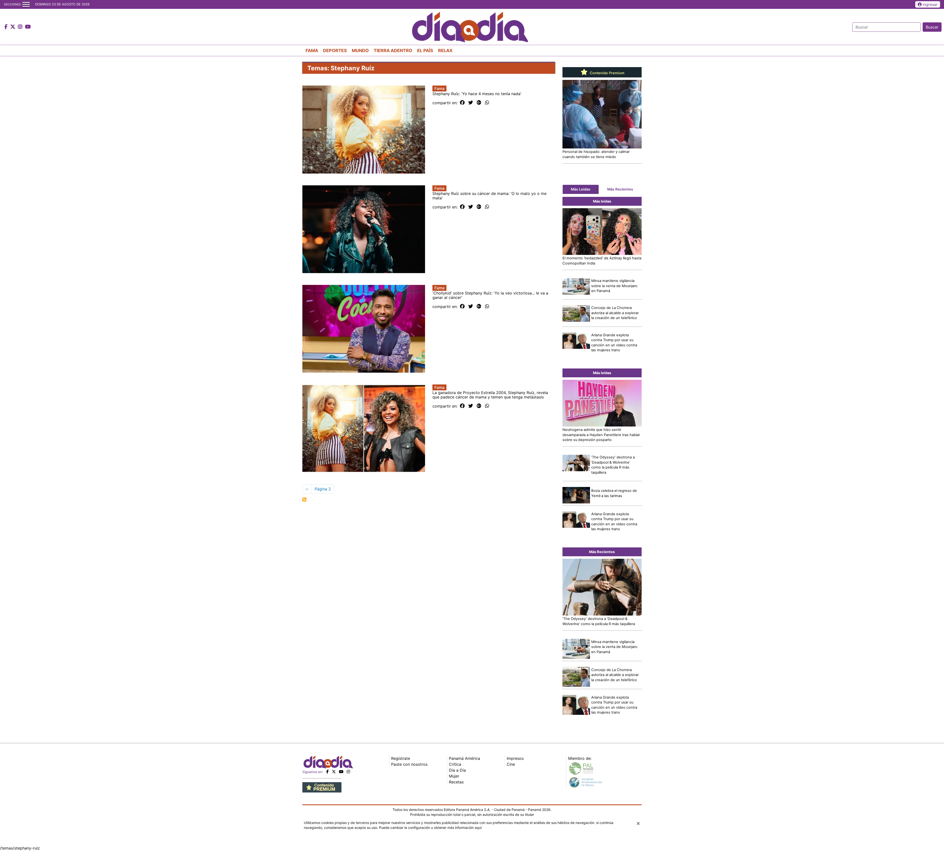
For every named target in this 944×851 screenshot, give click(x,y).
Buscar (932, 27)
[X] (334, 771)
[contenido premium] (321, 787)
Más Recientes (620, 189)
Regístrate (400, 758)
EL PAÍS (425, 50)
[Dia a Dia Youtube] (28, 27)
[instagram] (348, 771)
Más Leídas (580, 189)
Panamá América (464, 758)
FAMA (312, 50)
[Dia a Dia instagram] (21, 27)
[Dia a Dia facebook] (6, 27)
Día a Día (457, 770)
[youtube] (341, 771)
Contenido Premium (606, 73)
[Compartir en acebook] (462, 102)
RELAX (445, 50)
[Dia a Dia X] (13, 27)
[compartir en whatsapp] (487, 102)
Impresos (515, 758)
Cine (511, 764)
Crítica (455, 764)
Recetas (456, 781)
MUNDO (360, 50)
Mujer (454, 776)
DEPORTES (335, 50)
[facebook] (327, 771)
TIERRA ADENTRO (393, 50)
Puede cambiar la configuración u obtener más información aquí (430, 827)
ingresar (930, 4)
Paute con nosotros (409, 764)
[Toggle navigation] (26, 4)
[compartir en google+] (479, 102)
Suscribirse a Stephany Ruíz (304, 499)
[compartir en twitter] (470, 102)
